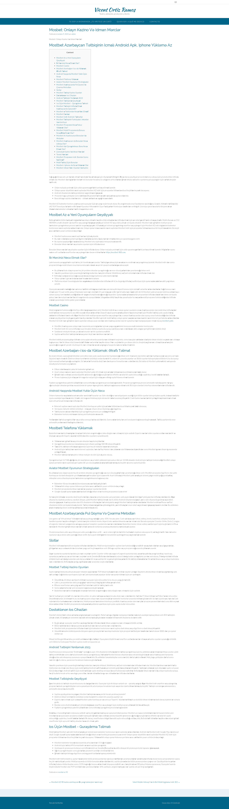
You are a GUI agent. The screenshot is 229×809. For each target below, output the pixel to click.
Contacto (155, 22)
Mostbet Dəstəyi (63, 114)
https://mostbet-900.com (115, 252)
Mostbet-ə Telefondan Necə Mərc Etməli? (72, 111)
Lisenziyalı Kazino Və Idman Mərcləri (70, 152)
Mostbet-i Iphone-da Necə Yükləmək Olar (72, 165)
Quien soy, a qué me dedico (130, 22)
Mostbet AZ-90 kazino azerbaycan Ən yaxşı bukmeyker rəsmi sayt (75, 782)
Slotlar (59, 90)
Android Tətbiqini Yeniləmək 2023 (69, 98)
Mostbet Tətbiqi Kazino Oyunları (69, 93)
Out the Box (59, 803)
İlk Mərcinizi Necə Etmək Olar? (67, 63)
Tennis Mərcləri (62, 154)
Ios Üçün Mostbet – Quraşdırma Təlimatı (72, 103)
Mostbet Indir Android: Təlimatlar (69, 117)
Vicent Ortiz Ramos (114, 9)
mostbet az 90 (63, 772)
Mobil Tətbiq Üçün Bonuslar (67, 162)
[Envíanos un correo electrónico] (175, 2)
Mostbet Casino (62, 66)
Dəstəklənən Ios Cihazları (66, 95)
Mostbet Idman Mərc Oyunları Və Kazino (72, 168)
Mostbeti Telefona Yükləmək (67, 79)
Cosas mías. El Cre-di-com (171, 803)
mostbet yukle (167, 321)
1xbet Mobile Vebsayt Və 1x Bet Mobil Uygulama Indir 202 (156, 782)
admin (73, 34)
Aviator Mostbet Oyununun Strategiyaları (72, 82)
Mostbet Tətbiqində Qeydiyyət (68, 101)
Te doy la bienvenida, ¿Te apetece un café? (90, 22)
